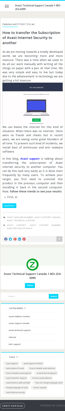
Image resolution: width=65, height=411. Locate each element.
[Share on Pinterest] (24, 239)
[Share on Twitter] (10, 239)
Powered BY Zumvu (52, 405)
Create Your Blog (12, 405)
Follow (30, 285)
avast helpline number (20, 217)
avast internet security (15, 392)
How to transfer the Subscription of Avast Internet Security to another (31, 37)
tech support (15, 344)
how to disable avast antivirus (42, 368)
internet (12, 337)
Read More (9, 205)
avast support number (45, 225)
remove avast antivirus (42, 378)
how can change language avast (48, 382)
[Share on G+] (14, 239)
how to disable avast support (18, 373)
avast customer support (16, 378)
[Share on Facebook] (5, 239)
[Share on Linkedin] (19, 239)
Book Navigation (7, 6)
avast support (16, 225)
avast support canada (47, 217)
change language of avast (17, 387)
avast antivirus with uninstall (18, 382)
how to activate (39, 387)
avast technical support (21, 220)
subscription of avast (20, 228)
